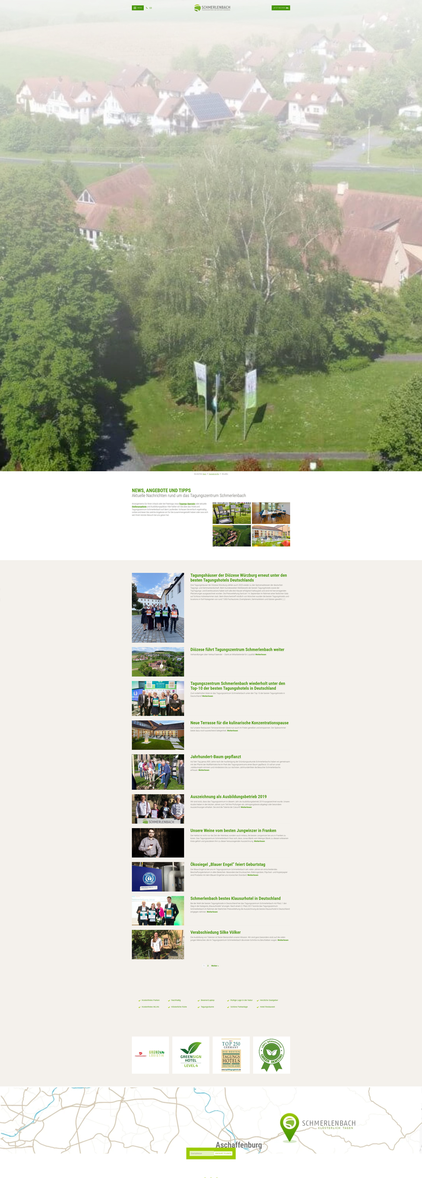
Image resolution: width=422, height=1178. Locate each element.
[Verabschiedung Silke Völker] (158, 944)
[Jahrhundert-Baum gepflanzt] (158, 772)
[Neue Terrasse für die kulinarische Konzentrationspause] (158, 735)
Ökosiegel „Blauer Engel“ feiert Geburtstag (227, 864)
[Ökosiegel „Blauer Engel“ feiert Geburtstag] (158, 876)
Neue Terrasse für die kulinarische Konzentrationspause (239, 722)
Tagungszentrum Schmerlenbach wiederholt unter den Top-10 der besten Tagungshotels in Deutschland (237, 686)
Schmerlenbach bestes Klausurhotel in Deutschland (235, 898)
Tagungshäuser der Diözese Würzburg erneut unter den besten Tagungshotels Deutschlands (238, 578)
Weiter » (215, 966)
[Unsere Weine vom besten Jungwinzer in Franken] (158, 843)
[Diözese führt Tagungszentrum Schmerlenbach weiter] (158, 661)
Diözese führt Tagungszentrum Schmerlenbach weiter (237, 649)
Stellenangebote (139, 506)
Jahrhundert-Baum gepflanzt (215, 756)
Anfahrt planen (223, 1153)
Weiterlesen (260, 654)
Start (204, 474)
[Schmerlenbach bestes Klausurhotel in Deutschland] (158, 910)
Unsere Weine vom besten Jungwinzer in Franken (233, 830)
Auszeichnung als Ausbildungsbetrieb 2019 (228, 796)
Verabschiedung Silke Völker (215, 932)
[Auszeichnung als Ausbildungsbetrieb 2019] (158, 809)
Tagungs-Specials (187, 504)
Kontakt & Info (214, 474)
